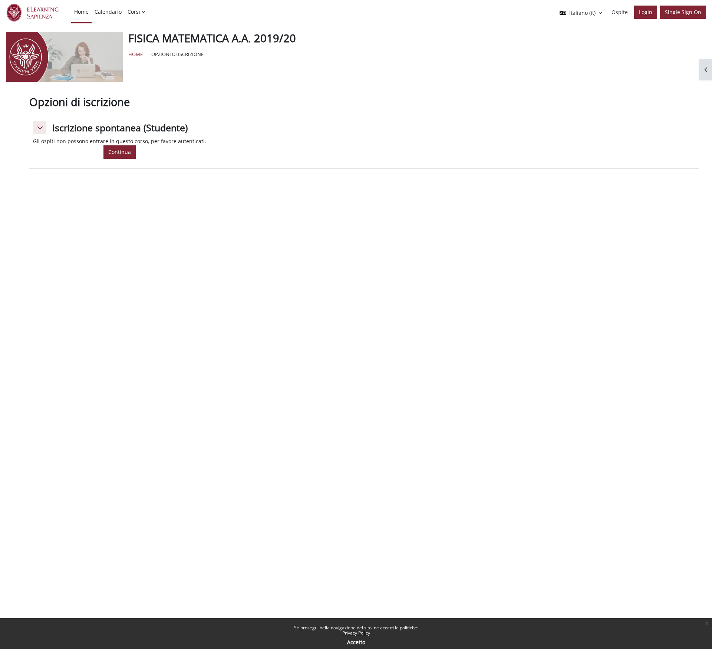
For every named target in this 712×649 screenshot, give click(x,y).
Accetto (356, 642)
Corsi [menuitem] (134, 11)
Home (135, 54)
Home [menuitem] (81, 11)
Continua (119, 151)
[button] (39, 127)
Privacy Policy (356, 633)
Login (645, 12)
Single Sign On (683, 12)
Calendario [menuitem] (108, 11)
